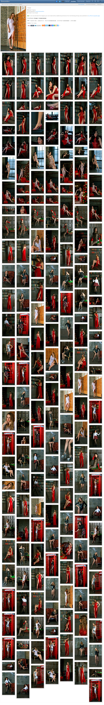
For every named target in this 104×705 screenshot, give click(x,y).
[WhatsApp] (54, 25)
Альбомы (73, 1)
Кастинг (67, 1)
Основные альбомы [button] (90, 4)
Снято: (29, 23)
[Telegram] (47, 25)
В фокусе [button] (99, 4)
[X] (49, 25)
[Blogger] (56, 25)
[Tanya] (13, 28)
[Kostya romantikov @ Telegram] (60, 1)
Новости (88, 1)
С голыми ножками (42, 18)
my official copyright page (94, 15)
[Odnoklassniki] (42, 25)
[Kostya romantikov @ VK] (56, 1)
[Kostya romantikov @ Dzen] (63, 1)
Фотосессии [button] (81, 4)
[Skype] (46, 25)
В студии (36, 18)
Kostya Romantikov (39, 11)
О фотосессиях (81, 1)
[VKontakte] (53, 25)
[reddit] (44, 25)
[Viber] (51, 25)
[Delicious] (58, 25)
